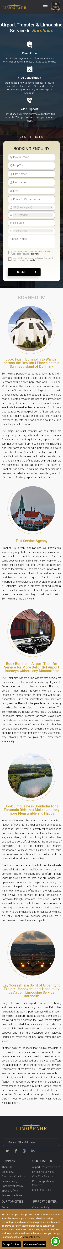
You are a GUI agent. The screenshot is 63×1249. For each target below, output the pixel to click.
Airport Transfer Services (46, 1167)
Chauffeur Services (43, 1176)
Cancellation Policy (12, 1185)
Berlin (5, 1207)
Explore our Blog (41, 1189)
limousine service (12, 854)
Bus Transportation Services (43, 1183)
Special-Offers (10, 1190)
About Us (7, 1167)
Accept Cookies (11, 1244)
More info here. (31, 1236)
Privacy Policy (10, 1181)
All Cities (21, 136)
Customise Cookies (34, 1244)
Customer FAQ (40, 1207)
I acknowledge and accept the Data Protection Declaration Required (31, 252)
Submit (22, 272)
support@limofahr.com (22, 1142)
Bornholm (40, 136)
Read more (34, 254)
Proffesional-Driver (12, 1195)
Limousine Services (43, 1171)
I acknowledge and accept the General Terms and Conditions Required (32, 259)
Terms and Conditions (14, 1176)
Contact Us (8, 1171)
